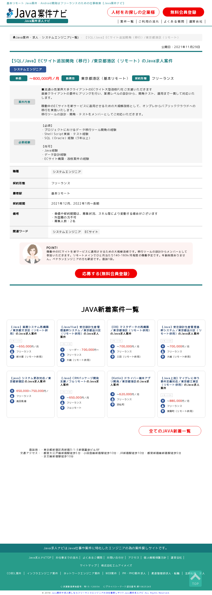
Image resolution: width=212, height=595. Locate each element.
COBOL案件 (14, 573)
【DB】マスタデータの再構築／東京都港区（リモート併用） (130, 328)
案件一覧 (127, 21)
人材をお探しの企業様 (133, 12)
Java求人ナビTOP (40, 557)
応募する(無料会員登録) (105, 273)
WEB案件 (111, 573)
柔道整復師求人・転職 (165, 573)
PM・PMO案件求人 (134, 573)
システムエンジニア (67, 172)
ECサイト (91, 232)
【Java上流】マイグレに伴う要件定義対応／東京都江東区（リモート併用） (180, 381)
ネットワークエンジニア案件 (82, 573)
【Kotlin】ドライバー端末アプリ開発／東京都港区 (130, 379)
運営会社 (196, 21)
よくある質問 (174, 21)
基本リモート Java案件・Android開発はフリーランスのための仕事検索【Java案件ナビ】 (66, 3)
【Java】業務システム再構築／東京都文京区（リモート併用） (29, 330)
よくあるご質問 (92, 557)
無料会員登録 (183, 12)
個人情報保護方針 (155, 557)
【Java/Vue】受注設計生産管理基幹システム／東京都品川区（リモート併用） (80, 330)
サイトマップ (88, 565)
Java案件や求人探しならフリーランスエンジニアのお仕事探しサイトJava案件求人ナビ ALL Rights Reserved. (111, 592)
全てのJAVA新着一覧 (170, 431)
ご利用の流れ (149, 21)
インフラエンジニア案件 (42, 573)
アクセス (134, 557)
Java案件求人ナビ (37, 21)
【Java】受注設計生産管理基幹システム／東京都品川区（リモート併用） (181, 330)
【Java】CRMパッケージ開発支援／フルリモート (79, 379)
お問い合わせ (115, 557)
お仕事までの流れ (67, 557)
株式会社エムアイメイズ (116, 565)
